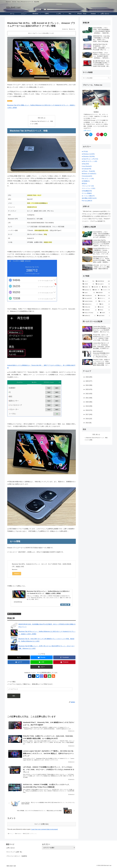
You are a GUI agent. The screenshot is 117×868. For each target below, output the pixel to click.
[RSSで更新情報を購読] (53, 676)
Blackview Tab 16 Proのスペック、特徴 (42, 121)
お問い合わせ (87, 130)
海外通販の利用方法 (89, 198)
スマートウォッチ (88, 188)
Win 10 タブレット (90, 161)
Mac (86, 164)
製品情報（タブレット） (15, 613)
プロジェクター (88, 186)
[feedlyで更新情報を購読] (49, 676)
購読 (14, 695)
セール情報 (35, 123)
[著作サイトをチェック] (29, 676)
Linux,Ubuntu (87, 166)
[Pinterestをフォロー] (45, 676)
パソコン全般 (89, 196)
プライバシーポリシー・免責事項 (16, 856)
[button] (41, 667)
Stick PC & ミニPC (90, 159)
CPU (85, 151)
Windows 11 (89, 154)
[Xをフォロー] (33, 676)
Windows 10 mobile (89, 173)
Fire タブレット (88, 178)
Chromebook (87, 176)
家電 (84, 183)
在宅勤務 (86, 181)
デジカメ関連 (87, 193)
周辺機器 (87, 191)
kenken (96, 112)
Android (87, 168)
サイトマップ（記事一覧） (14, 852)
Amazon (16, 573)
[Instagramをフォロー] (41, 676)
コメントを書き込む (41, 824)
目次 (39, 118)
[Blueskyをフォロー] (37, 676)
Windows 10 (89, 156)
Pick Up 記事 (87, 200)
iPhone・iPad (89, 171)
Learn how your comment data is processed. (44, 829)
